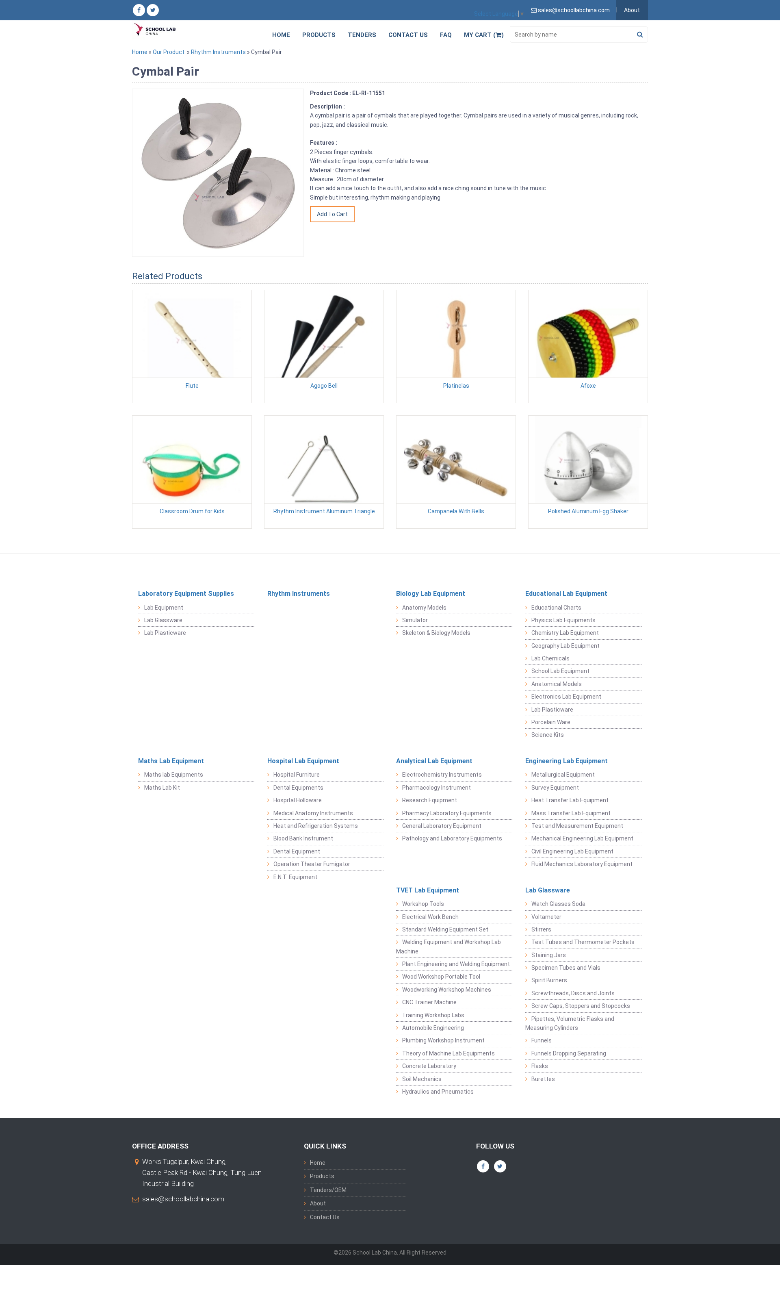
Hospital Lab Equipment (303, 761)
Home (281, 35)
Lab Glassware (163, 620)
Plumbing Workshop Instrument (443, 1040)
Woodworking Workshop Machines (446, 989)
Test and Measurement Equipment (577, 826)
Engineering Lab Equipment (566, 761)
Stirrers (541, 929)
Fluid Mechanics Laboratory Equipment (582, 864)
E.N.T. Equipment (295, 877)
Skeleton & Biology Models (436, 633)
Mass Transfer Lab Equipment (571, 813)
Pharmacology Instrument (436, 787)
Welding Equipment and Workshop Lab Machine (448, 946)
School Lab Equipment (560, 671)
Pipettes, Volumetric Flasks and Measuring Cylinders (569, 1023)
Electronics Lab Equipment (566, 696)
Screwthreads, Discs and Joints (573, 993)
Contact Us (408, 35)
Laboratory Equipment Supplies (186, 593)
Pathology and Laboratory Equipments (452, 838)
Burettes (543, 1079)
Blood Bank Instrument (303, 838)
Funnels (541, 1040)
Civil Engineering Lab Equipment (572, 851)
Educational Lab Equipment (566, 593)
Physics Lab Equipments (563, 620)
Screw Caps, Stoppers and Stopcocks (580, 1006)
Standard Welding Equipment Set (445, 929)
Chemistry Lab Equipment (565, 633)
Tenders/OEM (328, 1190)
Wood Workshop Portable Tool (441, 976)
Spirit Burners (549, 980)
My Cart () (484, 35)
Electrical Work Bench (430, 917)
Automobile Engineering (433, 1028)
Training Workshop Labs (433, 1015)
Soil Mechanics (422, 1079)
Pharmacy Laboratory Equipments (447, 813)
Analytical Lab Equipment (434, 761)
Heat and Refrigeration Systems (315, 826)
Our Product (168, 52)
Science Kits (547, 735)
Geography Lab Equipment (565, 646)
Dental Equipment (296, 851)
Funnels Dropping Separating (568, 1053)
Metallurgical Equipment (563, 774)
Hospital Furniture (296, 774)
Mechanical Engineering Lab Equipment (582, 838)
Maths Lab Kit (162, 787)
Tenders (362, 35)
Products (319, 35)
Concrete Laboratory (429, 1066)
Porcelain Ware (550, 722)
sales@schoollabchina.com (183, 1199)
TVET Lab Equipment (427, 890)
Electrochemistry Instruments (442, 774)
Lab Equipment (163, 607)
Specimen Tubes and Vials (565, 967)
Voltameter (546, 917)
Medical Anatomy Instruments (313, 813)
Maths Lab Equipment (171, 761)
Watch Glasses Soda (558, 904)
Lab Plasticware (165, 633)
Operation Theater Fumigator (311, 864)
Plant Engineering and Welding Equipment (456, 964)
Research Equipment (429, 800)
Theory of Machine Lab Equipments (448, 1053)
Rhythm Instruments (218, 52)
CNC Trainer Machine (429, 1002)
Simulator (415, 620)
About (632, 10)
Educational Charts (556, 607)
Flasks (539, 1066)
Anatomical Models (556, 684)
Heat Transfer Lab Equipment (570, 800)
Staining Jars (548, 955)
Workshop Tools (423, 904)
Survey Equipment (555, 787)
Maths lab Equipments (173, 774)
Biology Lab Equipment (430, 593)
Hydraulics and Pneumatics (438, 1091)
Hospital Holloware (297, 800)
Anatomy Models (424, 607)
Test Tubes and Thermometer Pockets (583, 942)
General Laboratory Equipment (441, 826)
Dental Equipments (298, 787)
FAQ (446, 35)
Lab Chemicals (550, 658)
